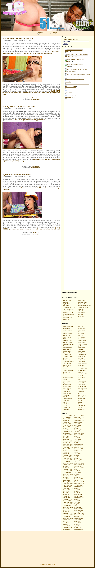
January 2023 (67, 442)
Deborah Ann (67, 372)
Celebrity (65, 358)
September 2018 (68, 507)
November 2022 (68, 445)
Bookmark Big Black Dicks (24, 40)
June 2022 (66, 450)
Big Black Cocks (67, 340)
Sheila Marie (81, 375)
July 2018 (66, 508)
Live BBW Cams (82, 302)
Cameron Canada (68, 356)
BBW (64, 339)
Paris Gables (81, 339)
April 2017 (66, 524)
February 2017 (67, 527)
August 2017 (67, 519)
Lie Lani (65, 405)
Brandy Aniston (67, 347)
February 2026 (67, 416)
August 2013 (78, 469)
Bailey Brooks (67, 337)
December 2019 (68, 483)
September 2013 (79, 467)
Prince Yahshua (82, 344)
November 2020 (68, 471)
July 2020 (66, 475)
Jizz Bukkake (81, 300)
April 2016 (77, 427)
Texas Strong (81, 390)
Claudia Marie (67, 365)
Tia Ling (80, 393)
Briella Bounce (67, 349)
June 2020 (66, 477)
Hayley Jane (66, 383)
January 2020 (67, 482)
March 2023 (66, 439)
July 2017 (66, 521)
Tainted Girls (81, 312)
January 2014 (78, 461)
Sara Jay (80, 358)
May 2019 (66, 494)
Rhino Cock (81, 309)
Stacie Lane (81, 384)
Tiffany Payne (82, 395)
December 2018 (68, 502)
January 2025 (67, 423)
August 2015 (78, 436)
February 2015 (78, 444)
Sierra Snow (81, 377)
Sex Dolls (80, 372)
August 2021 (67, 464)
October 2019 (67, 486)
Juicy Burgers (67, 393)
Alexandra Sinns (67, 330)
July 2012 (77, 490)
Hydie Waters (67, 388)
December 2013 (79, 463)
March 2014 (77, 458)
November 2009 (79, 515)
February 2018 (67, 513)
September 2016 (79, 420)
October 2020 (67, 472)
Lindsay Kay (66, 407)
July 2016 (77, 423)
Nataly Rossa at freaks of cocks (19, 106)
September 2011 (79, 497)
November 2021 (68, 460)
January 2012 (78, 496)
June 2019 (66, 493)
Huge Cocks (66, 316)
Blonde (65, 346)
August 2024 (67, 427)
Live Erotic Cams (83, 304)
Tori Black (80, 400)
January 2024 (67, 433)
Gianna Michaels (68, 377)
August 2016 (78, 422)
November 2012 (79, 483)
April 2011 (77, 505)
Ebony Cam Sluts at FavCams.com (68, 309)
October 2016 (78, 419)
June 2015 (77, 439)
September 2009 (79, 518)
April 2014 (77, 456)
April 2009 (77, 526)
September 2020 (68, 474)
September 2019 (68, 488)
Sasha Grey (81, 365)
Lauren (65, 402)
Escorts (65, 375)
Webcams (80, 409)
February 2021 (67, 469)
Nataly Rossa (36, 166)
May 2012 (77, 491)
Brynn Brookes (67, 353)
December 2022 (68, 444)
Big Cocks (66, 305)
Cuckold (65, 368)
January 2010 (78, 512)
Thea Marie (81, 391)
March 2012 (77, 493)
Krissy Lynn (66, 400)
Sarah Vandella (82, 363)
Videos (80, 407)
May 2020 (66, 479)
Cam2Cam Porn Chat (69, 307)
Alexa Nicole (66, 328)
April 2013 (77, 475)
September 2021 (68, 463)
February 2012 (78, 494)
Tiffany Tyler (81, 398)
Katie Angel (66, 397)
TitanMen (80, 314)
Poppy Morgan (82, 342)
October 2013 (78, 466)
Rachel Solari (81, 347)
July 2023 (66, 436)
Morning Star (81, 328)
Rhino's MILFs (82, 311)
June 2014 (77, 453)
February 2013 (78, 479)
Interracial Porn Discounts (67, 318)
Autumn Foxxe (67, 335)
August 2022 (67, 449)
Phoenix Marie (82, 340)
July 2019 (66, 491)
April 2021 (66, 467)
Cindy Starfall (67, 363)
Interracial (66, 390)
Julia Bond (66, 395)
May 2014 (77, 455)
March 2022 (66, 453)
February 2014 (78, 460)
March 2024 (66, 430)
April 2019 (66, 496)
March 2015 (77, 442)
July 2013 (77, 471)
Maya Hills (66, 409)
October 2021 (67, 461)
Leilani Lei (66, 404)
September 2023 (68, 434)
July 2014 (77, 452)
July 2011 (77, 501)
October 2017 (67, 516)
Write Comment (35, 99)
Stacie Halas (81, 383)
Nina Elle (80, 335)
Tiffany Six (81, 397)
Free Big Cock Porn (68, 312)
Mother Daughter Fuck (84, 305)
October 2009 (78, 516)
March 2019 (66, 497)
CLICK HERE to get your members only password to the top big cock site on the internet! (31, 228)
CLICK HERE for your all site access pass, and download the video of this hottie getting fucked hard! (31, 92)
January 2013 (78, 480)
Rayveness (81, 349)
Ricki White (81, 353)
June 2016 (77, 425)
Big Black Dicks (67, 342)
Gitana (65, 379)
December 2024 (68, 425)
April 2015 (77, 441)
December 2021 (68, 458)
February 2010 (78, 510)
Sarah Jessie (81, 360)
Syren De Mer (82, 386)
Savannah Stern (82, 368)
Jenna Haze (66, 391)
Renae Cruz (81, 351)
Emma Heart (36, 98)
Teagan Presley (82, 388)
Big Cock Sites (67, 304)
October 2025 (67, 417)
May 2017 (66, 523)
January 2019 (67, 501)
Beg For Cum (67, 300)
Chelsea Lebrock (68, 360)
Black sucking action (69, 344)
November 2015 (79, 434)
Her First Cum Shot (68, 314)
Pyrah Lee (36, 232)
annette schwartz (68, 333)
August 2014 (78, 450)
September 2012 (79, 486)
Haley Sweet (66, 381)
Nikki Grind (81, 333)
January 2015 (78, 445)
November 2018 (68, 504)
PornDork (40, 32)
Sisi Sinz (80, 379)
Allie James (66, 332)
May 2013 (77, 474)
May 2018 (66, 510)
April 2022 (66, 452)
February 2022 (67, 455)
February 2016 (78, 430)
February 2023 (67, 441)
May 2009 (77, 524)
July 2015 (77, 438)
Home (65, 39)
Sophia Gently (82, 381)
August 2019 (67, 490)
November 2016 (79, 417)
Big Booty (65, 302)
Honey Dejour (67, 386)
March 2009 (77, 527)
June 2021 (66, 466)
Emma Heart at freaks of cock (18, 38)
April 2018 (66, 512)
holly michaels (67, 384)
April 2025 (66, 422)
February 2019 (67, 499)
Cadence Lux (67, 354)
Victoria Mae (81, 405)
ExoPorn (55, 32)
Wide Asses (81, 316)
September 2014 (79, 449)
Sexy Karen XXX (82, 374)
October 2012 (78, 485)
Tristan (80, 402)
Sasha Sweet (81, 367)
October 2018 (67, 505)
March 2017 (66, 526)
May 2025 (66, 420)
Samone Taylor (82, 356)
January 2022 (67, 456)
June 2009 (77, 523)
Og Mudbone (81, 337)
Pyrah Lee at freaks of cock (17, 174)
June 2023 (66, 438)
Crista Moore (66, 367)
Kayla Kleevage (67, 398)
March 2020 (66, 480)
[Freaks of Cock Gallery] (22, 81)
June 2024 (66, 428)
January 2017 (67, 529)
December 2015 (79, 433)
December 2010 (79, 508)
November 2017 (68, 515)
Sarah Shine (81, 361)
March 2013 (77, 477)
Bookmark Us (73, 39)
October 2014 (78, 447)
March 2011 (77, 507)
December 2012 (79, 482)
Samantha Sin (82, 354)
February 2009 (78, 529)
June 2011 (77, 502)
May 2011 (77, 504)
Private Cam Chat (83, 307)
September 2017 (68, 518)
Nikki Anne (81, 332)
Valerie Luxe (81, 404)
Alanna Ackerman (68, 326)
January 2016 (78, 431)
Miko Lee (80, 326)
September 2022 (68, 447)
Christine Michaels (68, 361)
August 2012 (78, 488)
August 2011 (78, 499)
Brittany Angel (67, 351)
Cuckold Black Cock (68, 370)
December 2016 (79, 416)
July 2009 (77, 521)
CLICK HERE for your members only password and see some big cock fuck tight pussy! (31, 52)
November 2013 (79, 464)
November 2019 (68, 485)
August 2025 (67, 419)
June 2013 (77, 472)
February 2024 (67, 431)
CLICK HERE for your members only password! (28, 120)
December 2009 (79, 513)
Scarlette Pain (82, 370)
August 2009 (78, 519)
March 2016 (77, 428)
